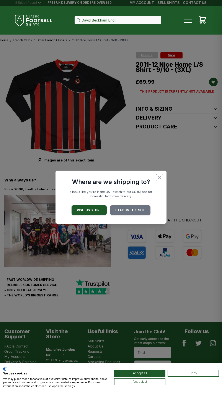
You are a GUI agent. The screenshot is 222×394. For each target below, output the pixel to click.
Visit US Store (89, 210)
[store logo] (33, 20)
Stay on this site (130, 210)
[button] (118, 20)
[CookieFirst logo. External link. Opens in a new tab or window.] (5, 369)
